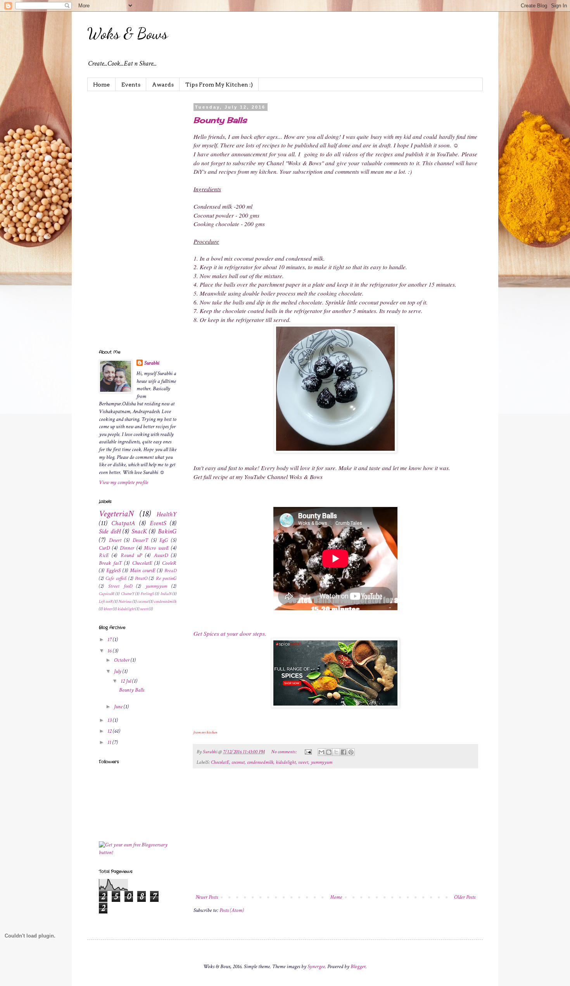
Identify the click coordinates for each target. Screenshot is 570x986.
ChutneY (127, 594)
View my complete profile (123, 482)
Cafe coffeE (115, 578)
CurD (104, 548)
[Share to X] (336, 752)
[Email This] (321, 752)
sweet (303, 762)
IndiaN (166, 594)
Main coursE (142, 570)
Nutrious (124, 601)
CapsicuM (106, 594)
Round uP (131, 555)
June (119, 706)
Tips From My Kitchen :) (219, 84)
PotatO (141, 578)
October (122, 660)
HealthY (166, 514)
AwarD (161, 555)
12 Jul (126, 681)
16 (110, 650)
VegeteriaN (116, 513)
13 (110, 720)
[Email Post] (307, 752)
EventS (158, 523)
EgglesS (113, 570)
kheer (108, 609)
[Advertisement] (335, 834)
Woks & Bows (127, 33)
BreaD (170, 570)
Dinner (127, 548)
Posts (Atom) (231, 910)
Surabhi (151, 363)
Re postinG (166, 578)
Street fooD (120, 586)
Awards (163, 84)
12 (110, 731)
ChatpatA (123, 523)
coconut (238, 762)
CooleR (169, 563)
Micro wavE (156, 548)
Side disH (110, 531)
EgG (163, 540)
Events (130, 84)
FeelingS (147, 594)
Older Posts (464, 897)
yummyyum (321, 762)
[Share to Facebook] (343, 752)
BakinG (167, 531)
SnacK (139, 531)
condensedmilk (260, 762)
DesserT (140, 540)
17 (110, 639)
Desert (115, 540)
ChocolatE (220, 762)
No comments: (284, 752)
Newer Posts (206, 897)
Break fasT (110, 563)
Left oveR (106, 601)
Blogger (358, 966)
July (118, 671)
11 (109, 742)
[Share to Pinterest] (351, 752)
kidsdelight (286, 762)
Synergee (316, 966)
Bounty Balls (220, 120)
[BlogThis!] (329, 752)
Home (101, 84)
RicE (104, 555)
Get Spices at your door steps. (229, 633)
